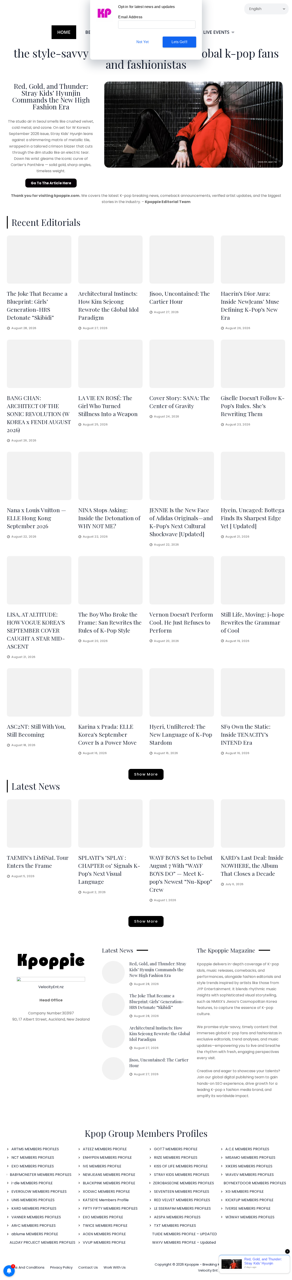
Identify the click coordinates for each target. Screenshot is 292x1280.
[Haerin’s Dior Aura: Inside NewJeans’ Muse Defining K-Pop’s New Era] (253, 259)
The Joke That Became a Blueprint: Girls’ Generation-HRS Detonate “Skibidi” (156, 1001)
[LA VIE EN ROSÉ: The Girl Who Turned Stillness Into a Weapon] (110, 364)
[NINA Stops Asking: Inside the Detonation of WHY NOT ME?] (110, 476)
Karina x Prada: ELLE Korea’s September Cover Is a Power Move (107, 734)
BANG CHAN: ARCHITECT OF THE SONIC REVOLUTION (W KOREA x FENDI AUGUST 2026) (39, 413)
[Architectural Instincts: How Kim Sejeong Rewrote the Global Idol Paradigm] (110, 259)
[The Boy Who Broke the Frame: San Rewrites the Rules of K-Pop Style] (110, 580)
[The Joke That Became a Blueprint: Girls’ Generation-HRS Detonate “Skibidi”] (39, 259)
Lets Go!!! (179, 42)
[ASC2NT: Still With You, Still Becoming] (39, 692)
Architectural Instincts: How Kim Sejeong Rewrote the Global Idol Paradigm (159, 1033)
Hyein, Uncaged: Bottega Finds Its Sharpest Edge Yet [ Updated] (252, 518)
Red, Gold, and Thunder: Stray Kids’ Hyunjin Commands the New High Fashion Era (51, 96)
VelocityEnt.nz (51, 987)
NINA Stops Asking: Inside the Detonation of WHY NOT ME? (109, 518)
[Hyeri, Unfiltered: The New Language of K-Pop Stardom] (181, 692)
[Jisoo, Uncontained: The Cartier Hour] (181, 259)
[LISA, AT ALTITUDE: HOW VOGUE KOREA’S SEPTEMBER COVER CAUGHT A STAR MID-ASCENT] (39, 580)
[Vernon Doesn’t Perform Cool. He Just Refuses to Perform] (181, 580)
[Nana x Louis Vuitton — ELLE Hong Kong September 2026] (39, 476)
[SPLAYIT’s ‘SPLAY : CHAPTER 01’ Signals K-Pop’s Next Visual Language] (110, 823)
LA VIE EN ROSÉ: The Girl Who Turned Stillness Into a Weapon (108, 405)
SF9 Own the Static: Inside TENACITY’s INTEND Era (246, 734)
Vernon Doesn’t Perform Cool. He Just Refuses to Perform (181, 622)
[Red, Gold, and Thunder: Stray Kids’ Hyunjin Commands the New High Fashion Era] (113, 972)
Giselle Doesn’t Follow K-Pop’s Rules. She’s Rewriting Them (253, 405)
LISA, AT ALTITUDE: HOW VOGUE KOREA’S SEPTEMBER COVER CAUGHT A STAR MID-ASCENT (36, 630)
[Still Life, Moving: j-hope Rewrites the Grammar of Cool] (253, 580)
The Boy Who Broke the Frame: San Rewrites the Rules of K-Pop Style (110, 622)
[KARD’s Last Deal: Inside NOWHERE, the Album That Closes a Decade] (253, 823)
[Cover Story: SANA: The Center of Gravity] (181, 364)
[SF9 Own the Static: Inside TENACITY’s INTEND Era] (253, 692)
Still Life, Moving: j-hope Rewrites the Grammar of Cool (252, 622)
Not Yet (142, 42)
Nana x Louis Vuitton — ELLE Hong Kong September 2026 (36, 518)
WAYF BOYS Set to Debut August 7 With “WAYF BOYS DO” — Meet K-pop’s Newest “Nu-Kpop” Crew (181, 873)
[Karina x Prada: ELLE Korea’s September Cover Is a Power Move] (110, 692)
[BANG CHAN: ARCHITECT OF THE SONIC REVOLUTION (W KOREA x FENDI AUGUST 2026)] (39, 364)
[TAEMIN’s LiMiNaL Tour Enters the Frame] (39, 823)
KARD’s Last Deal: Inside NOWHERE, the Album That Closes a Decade (252, 865)
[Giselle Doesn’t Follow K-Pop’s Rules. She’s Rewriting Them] (253, 364)
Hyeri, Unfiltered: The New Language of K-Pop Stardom (180, 734)
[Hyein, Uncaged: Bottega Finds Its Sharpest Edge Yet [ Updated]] (253, 476)
